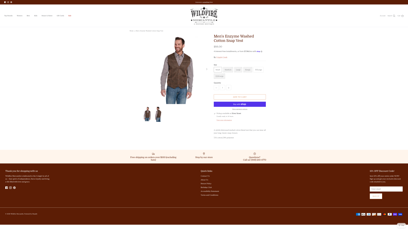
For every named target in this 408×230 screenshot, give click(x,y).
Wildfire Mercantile (17, 214)
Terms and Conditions (209, 195)
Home (132, 31)
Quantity (217, 83)
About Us (204, 180)
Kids (35, 16)
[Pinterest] (11, 2)
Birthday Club (206, 187)
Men (28, 16)
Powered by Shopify (30, 214)
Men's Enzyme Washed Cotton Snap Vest (149, 31)
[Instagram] (8, 2)
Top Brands (8, 16)
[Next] (206, 69)
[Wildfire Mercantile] (204, 16)
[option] (175, 69)
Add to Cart (240, 97)
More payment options (239, 109)
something (206, 2)
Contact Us (205, 176)
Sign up (376, 196)
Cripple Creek (221, 57)
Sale (69, 16)
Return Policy (206, 184)
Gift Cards (60, 16)
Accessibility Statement (210, 191)
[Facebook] (5, 2)
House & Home (47, 16)
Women (19, 16)
